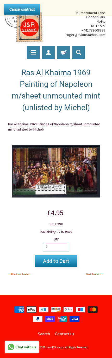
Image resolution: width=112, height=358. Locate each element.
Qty (56, 239)
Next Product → (95, 274)
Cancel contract (22, 9)
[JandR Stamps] (23, 23)
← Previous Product (19, 274)
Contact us (64, 333)
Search (44, 333)
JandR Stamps (55, 347)
